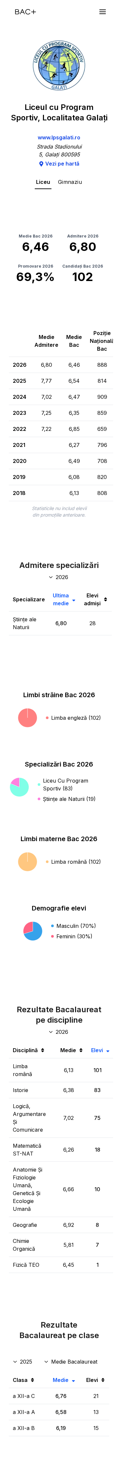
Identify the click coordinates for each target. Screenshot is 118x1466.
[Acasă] (25, 11)
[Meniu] (103, 12)
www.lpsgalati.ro (59, 137)
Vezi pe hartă (62, 163)
